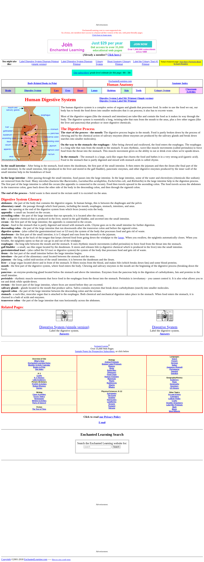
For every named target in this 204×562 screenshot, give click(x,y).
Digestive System (32, 90)
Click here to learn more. (102, 35)
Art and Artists (174, 394)
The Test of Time (39, 409)
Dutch (174, 359)
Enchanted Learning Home (39, 363)
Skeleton (111, 90)
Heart (80, 90)
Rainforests (112, 383)
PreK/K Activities (39, 384)
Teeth (138, 90)
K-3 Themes (39, 378)
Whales (112, 387)
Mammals (112, 379)
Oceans (111, 404)
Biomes (111, 366)
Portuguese (174, 369)
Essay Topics (39, 397)
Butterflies (111, 370)
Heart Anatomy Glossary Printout (119, 62)
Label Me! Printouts (174, 405)
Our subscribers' (81, 72)
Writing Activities (39, 401)
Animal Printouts (112, 362)
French (174, 361)
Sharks (112, 385)
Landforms (111, 402)
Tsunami (111, 406)
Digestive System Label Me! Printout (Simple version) (126, 98)
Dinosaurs (111, 372)
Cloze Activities (39, 394)
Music (174, 409)
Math (174, 407)
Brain (8, 90)
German (174, 363)
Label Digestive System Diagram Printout (76, 62)
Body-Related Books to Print (42, 83)
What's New (39, 361)
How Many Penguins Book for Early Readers (187, 63)
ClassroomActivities (191, 90)
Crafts (39, 376)
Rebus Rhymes (39, 386)
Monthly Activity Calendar (39, 365)
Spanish (174, 371)
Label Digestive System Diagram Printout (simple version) (39, 62)
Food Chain (111, 375)
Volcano (111, 408)
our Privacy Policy (110, 416)
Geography (174, 384)
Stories (39, 388)
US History (174, 388)
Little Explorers (39, 380)
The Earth (112, 396)
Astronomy (111, 393)
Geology (111, 398)
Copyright (6, 559)
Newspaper (39, 399)
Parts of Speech (39, 403)
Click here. (114, 54)
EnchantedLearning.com (120, 81)
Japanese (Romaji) (174, 367)
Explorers (174, 380)
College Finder (174, 399)
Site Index (39, 369)
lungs (121, 237)
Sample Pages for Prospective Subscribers (94, 351)
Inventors (174, 386)
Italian (174, 365)
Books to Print (39, 367)
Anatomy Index (180, 83)
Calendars (174, 397)
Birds (111, 368)
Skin (126, 90)
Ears (56, 90)
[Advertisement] (102, 12)
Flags (174, 382)
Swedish (174, 374)
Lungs (94, 90)
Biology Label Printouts (112, 364)
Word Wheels (174, 411)
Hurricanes (111, 400)
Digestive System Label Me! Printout (117, 101)
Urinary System (99, 62)
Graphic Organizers (174, 403)
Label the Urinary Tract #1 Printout (145, 62)
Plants (111, 381)
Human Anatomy (112, 377)
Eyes (67, 90)
